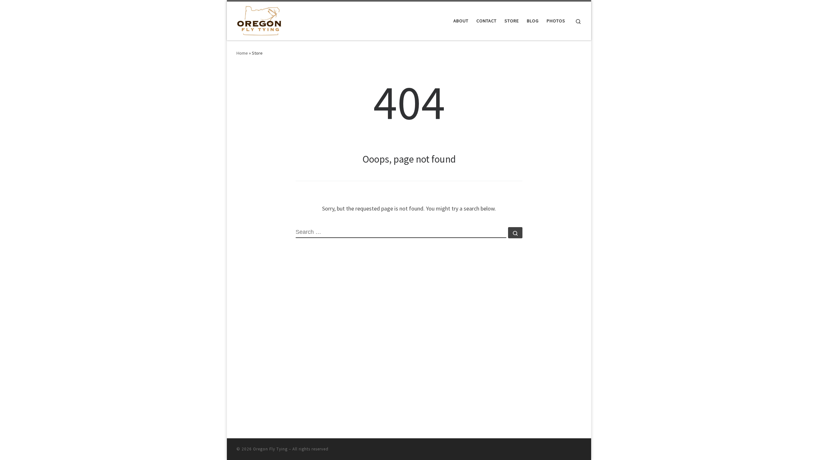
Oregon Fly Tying (270, 449)
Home (242, 53)
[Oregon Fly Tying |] (259, 19)
